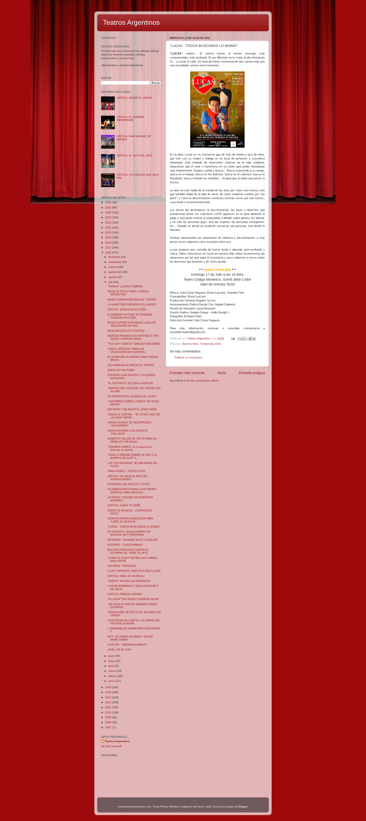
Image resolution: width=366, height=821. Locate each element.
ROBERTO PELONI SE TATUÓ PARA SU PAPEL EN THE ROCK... (132, 440)
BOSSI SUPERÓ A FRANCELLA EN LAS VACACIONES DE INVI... (132, 324)
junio (111, 655)
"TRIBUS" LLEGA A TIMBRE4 (125, 286)
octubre (113, 267)
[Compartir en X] (247, 339)
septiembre (115, 272)
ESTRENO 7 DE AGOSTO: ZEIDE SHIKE (132, 409)
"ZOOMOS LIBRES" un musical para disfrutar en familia (130, 448)
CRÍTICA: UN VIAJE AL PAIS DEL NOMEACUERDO (127, 478)
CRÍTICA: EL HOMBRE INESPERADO (130, 119)
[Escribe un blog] (243, 339)
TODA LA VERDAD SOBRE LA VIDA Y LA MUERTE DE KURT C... (132, 456)
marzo (112, 671)
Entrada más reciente (187, 373)
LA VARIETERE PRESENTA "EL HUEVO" (132, 304)
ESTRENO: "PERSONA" (122, 566)
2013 (108, 697)
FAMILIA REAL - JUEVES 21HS (126, 471)
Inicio (222, 373)
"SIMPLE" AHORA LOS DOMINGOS (129, 581)
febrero (113, 676)
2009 (108, 717)
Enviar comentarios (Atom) (203, 380)
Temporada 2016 (210, 343)
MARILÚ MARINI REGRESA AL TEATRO (132, 299)
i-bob (208, 806)
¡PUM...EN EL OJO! (119, 649)
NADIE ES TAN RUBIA (121, 370)
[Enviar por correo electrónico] (240, 339)
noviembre (115, 262)
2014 (108, 692)
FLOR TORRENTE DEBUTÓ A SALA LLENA (134, 570)
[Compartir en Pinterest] (254, 339)
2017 (108, 247)
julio (111, 282)
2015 (108, 687)
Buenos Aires (190, 343)
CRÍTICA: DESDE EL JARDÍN (134, 97)
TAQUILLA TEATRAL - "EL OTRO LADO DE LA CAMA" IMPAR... (134, 416)
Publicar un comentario (188, 357)
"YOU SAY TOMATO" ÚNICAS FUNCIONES (134, 343)
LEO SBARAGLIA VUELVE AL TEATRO (131, 365)
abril (111, 666)
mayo (112, 661)
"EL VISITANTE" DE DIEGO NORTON (130, 383)
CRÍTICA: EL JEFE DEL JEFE (134, 155)
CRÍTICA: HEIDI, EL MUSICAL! (126, 576)
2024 (108, 212)
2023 (108, 217)
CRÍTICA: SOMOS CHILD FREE (127, 309)
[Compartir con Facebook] (250, 339)
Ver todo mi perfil (111, 746)
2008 (108, 722)
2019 (108, 237)
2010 (108, 712)
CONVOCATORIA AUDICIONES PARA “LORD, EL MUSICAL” (130, 520)
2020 (108, 232)
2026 (108, 202)
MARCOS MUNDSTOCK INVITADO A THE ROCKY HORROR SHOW (133, 337)
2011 (108, 707)
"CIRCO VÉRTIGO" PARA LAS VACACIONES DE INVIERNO (126, 350)
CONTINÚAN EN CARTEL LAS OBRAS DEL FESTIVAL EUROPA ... (134, 622)
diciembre (114, 257)
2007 (108, 727)
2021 (108, 227)
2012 (108, 702)
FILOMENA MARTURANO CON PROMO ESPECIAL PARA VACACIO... (132, 491)
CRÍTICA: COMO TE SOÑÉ (124, 505)
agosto (112, 277)
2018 (108, 242)
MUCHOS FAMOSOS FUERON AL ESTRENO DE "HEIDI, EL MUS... (129, 551)
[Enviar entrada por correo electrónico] (232, 338)
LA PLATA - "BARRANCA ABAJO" (127, 644)
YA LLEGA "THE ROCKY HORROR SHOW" (133, 599)
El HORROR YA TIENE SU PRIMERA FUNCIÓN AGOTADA (130, 316)
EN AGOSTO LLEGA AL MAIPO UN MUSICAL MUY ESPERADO (129, 533)
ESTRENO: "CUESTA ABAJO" (125, 544)
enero (112, 681)
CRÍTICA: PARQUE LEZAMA (125, 594)
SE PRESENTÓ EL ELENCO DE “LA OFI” (132, 396)
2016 (108, 252)
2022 (108, 222)
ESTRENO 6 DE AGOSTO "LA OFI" (129, 484)
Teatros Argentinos (131, 22)
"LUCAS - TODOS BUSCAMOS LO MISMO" (134, 526)
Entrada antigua (252, 373)
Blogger (243, 806)
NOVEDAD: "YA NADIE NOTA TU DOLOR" (133, 539)
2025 (108, 207)
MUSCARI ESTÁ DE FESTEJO (126, 330)
